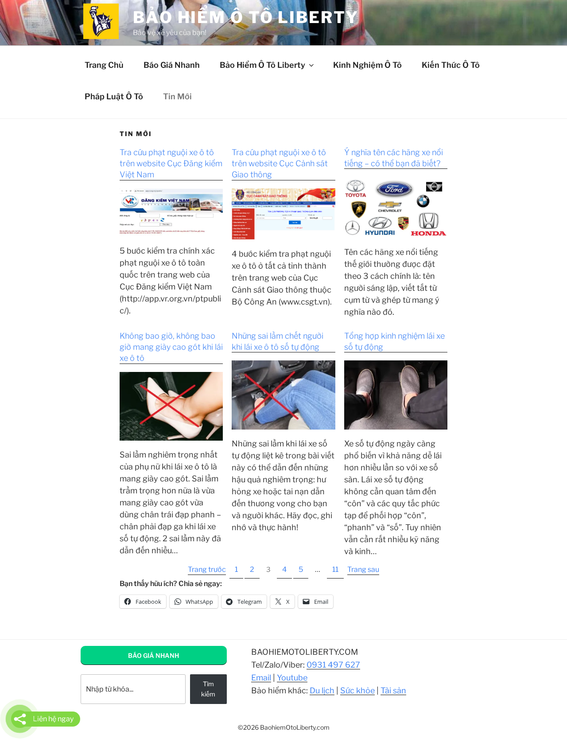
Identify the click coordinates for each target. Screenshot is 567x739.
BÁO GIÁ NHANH (153, 655)
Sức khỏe (357, 690)
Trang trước (207, 569)
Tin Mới (177, 96)
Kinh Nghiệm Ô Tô (367, 65)
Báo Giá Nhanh (172, 65)
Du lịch (322, 690)
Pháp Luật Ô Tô (114, 96)
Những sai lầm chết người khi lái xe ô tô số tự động (277, 341)
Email (261, 677)
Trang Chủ (104, 65)
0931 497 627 (333, 664)
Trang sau (363, 569)
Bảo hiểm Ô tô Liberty (245, 17)
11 (335, 569)
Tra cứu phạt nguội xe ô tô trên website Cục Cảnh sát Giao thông (280, 163)
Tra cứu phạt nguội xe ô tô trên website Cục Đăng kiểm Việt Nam (171, 163)
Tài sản (393, 690)
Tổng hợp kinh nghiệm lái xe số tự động (394, 341)
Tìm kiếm (208, 688)
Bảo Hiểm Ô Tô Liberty (262, 65)
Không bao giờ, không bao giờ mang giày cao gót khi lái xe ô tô (171, 347)
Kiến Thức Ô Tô (451, 65)
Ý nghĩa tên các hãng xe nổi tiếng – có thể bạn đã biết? (393, 158)
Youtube (292, 677)
